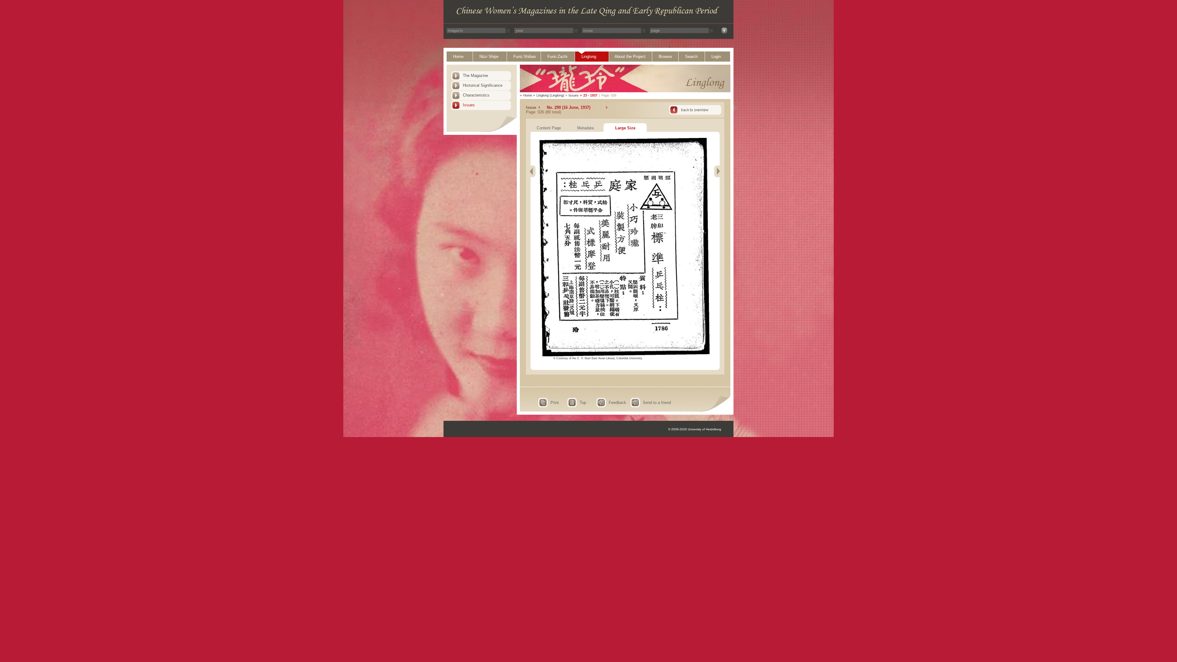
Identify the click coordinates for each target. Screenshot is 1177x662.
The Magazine (475, 75)
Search (691, 56)
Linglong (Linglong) (550, 95)
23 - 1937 (590, 95)
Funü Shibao (524, 56)
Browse (665, 56)
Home (458, 56)
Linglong (588, 56)
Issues (469, 105)
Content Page (549, 128)
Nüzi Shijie (488, 56)
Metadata (585, 128)
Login (716, 56)
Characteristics (476, 95)
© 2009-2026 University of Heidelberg (694, 429)
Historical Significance (482, 85)
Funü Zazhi (557, 56)
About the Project (630, 56)
